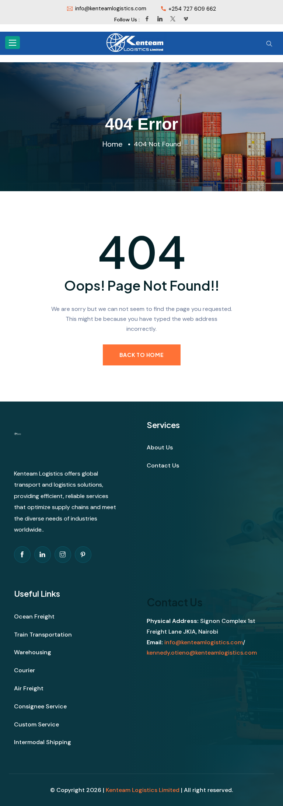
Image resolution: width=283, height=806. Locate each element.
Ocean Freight (34, 616)
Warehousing (32, 652)
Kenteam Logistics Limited (142, 790)
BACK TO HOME (141, 354)
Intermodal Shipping (42, 742)
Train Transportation (43, 634)
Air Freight (28, 688)
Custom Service (36, 724)
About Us (160, 447)
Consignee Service (40, 706)
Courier (24, 670)
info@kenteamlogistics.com (203, 642)
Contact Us (163, 465)
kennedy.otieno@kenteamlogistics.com (202, 652)
